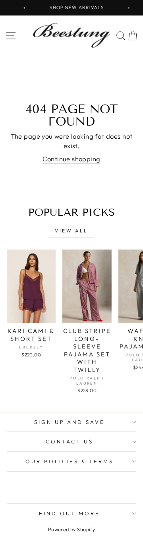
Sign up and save (69, 422)
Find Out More (69, 513)
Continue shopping (71, 159)
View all (71, 231)
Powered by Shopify (71, 529)
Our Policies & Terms (69, 461)
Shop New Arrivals (74, 7)
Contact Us (69, 441)
